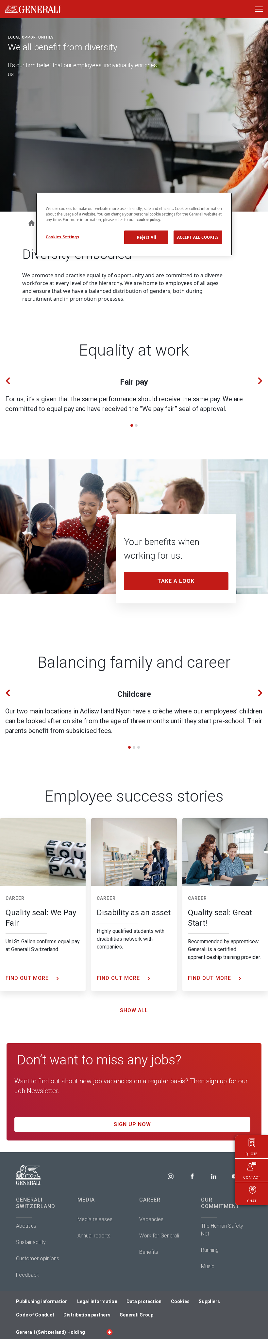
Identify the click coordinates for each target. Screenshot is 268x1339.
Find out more (28, 978)
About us (26, 1226)
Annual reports (93, 1236)
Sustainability (31, 1242)
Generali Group (137, 1314)
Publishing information (42, 1301)
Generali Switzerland (35, 1203)
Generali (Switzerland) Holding (50, 1332)
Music (207, 1266)
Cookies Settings (62, 236)
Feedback (27, 1275)
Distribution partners (86, 1314)
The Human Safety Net (222, 1230)
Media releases (94, 1219)
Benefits (148, 1252)
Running (210, 1250)
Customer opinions (37, 1258)
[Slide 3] (138, 747)
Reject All (146, 237)
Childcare (134, 694)
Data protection (144, 1301)
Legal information (97, 1301)
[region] (134, 224)
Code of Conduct (35, 1314)
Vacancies (151, 1219)
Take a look (176, 581)
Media (86, 1200)
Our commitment (220, 1203)
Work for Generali (159, 1236)
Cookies (180, 1301)
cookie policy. (149, 219)
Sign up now (132, 1124)
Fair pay (134, 382)
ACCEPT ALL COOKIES (198, 237)
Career (15, 898)
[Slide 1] (131, 425)
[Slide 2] (136, 425)
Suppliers (209, 1301)
